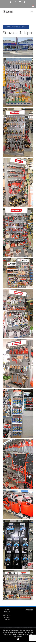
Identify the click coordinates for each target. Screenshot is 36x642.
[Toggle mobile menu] (32, 11)
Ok (18, 639)
